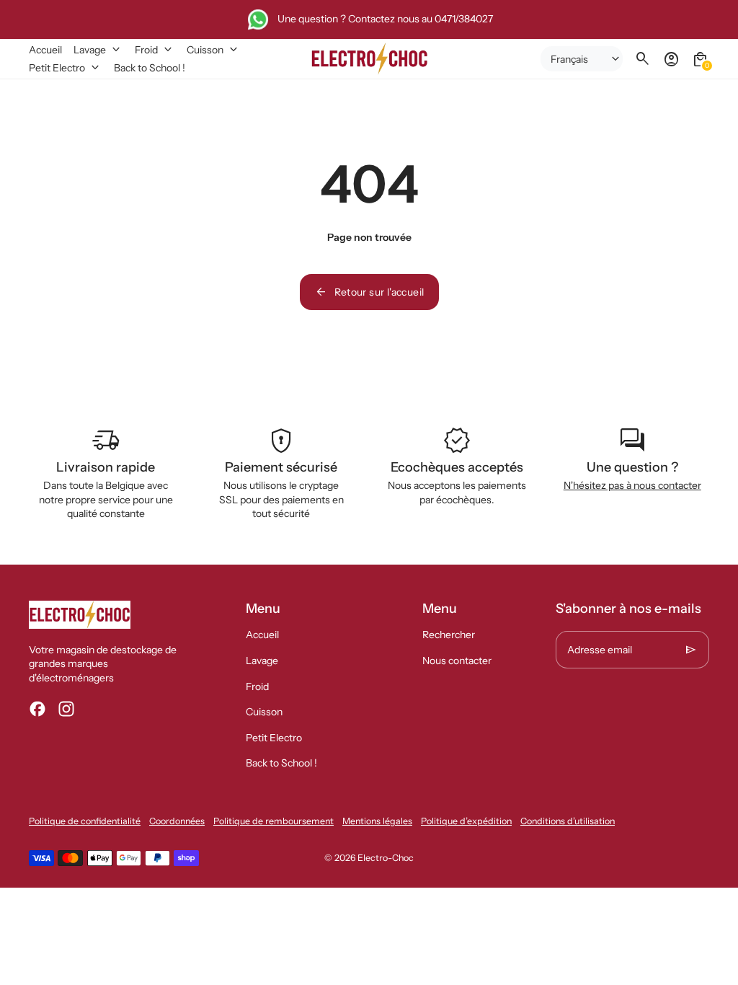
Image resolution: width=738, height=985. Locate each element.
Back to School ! (281, 762)
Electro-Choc (385, 857)
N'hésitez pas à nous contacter (632, 485)
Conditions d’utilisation (567, 821)
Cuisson (264, 711)
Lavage (262, 660)
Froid (257, 686)
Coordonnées (177, 821)
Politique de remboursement (273, 821)
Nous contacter (457, 660)
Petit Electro (274, 737)
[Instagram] (66, 708)
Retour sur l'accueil (369, 292)
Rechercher (448, 634)
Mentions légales (377, 821)
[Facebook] (37, 708)
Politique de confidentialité (85, 821)
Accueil (262, 634)
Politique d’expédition (466, 821)
